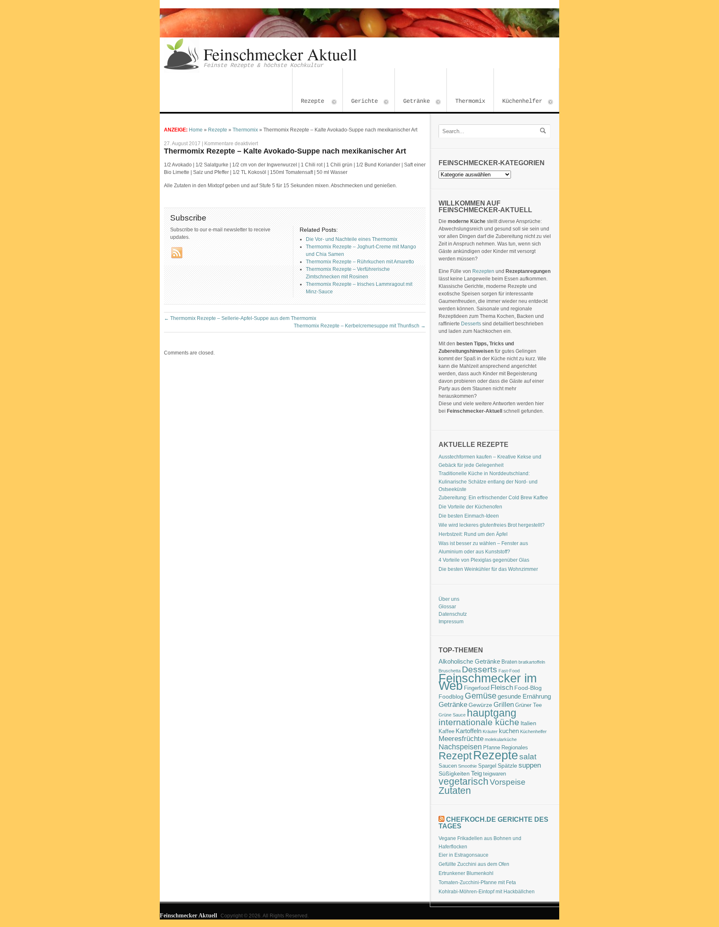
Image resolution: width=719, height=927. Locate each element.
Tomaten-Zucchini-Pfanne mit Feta (477, 882)
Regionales (514, 748)
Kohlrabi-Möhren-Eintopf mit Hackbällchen (487, 892)
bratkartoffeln (531, 661)
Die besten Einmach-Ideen (469, 516)
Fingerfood (476, 688)
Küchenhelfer (518, 102)
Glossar (447, 607)
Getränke (412, 102)
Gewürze (480, 704)
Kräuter (490, 731)
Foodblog (451, 696)
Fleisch (502, 687)
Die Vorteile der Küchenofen (470, 507)
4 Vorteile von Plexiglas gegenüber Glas (484, 560)
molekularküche (501, 739)
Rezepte (308, 102)
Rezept (455, 755)
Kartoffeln (468, 730)
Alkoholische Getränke (469, 661)
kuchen (509, 730)
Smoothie (467, 765)
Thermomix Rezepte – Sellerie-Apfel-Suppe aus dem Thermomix (240, 318)
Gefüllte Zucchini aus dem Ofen (474, 864)
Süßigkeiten (454, 773)
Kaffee (446, 731)
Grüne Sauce (452, 714)
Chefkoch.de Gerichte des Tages (493, 823)
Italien (528, 723)
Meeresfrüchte (461, 739)
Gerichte (360, 102)
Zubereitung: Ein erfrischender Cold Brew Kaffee (493, 498)
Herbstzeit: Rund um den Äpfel (473, 534)
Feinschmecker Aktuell (280, 54)
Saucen (448, 766)
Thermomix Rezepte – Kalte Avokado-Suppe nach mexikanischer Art (285, 151)
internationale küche (479, 722)
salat (527, 756)
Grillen (503, 705)
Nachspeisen (460, 747)
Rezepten (483, 271)
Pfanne (491, 748)
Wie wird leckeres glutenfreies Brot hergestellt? (492, 525)
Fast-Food (509, 670)
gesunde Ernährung (524, 696)
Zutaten (455, 790)
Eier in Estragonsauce (463, 855)
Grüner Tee (528, 705)
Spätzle (507, 765)
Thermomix (470, 101)
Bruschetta (450, 670)
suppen (529, 765)
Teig (476, 773)
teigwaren (494, 774)
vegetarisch (463, 781)
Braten (509, 662)
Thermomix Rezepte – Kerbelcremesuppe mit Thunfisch (360, 326)
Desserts (471, 324)
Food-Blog (528, 687)
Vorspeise (508, 782)
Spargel (487, 766)
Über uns (449, 599)
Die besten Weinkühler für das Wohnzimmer (488, 569)
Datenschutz (453, 614)
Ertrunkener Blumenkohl (466, 873)
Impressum (451, 622)
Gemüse (480, 695)
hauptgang (491, 713)
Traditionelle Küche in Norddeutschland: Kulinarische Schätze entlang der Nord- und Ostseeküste (488, 481)
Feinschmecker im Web (488, 682)
